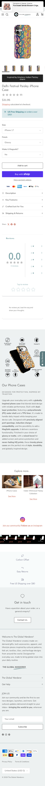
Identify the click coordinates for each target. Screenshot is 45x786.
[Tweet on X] (8, 224)
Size (4, 125)
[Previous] (4, 539)
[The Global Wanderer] (22, 14)
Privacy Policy (7, 762)
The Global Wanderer (16, 777)
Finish (4, 137)
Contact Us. (22, 620)
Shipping (6, 104)
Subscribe (22, 726)
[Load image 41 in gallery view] (22, 40)
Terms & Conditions (22, 762)
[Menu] (3, 14)
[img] (10, 94)
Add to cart (23, 165)
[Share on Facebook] (11, 224)
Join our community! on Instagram (22, 525)
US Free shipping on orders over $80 (22, 3)
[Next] (41, 539)
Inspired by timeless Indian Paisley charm (22, 78)
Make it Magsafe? (10, 149)
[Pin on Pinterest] (15, 224)
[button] (36, 246)
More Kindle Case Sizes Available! (21, 8)
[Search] (8, 14)
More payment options (22, 180)
